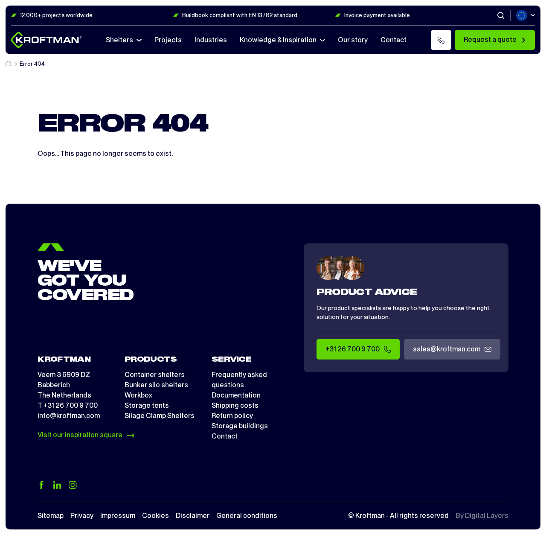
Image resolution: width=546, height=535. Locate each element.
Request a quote (490, 39)
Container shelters (155, 375)
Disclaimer (192, 516)
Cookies (155, 516)
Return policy (232, 416)
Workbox (138, 395)
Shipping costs (235, 405)
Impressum (117, 516)
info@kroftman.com (69, 416)
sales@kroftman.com (446, 349)
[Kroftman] (46, 40)
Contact (225, 436)
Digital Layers (486, 516)
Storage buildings (240, 426)
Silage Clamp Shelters (160, 416)
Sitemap (51, 516)
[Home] (9, 64)
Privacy (81, 516)
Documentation (236, 395)
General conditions (246, 516)
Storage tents (147, 405)
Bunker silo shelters (156, 385)
